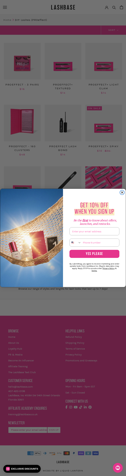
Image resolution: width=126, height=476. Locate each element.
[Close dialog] (122, 192)
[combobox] (75, 242)
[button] (22, 469)
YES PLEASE (94, 254)
